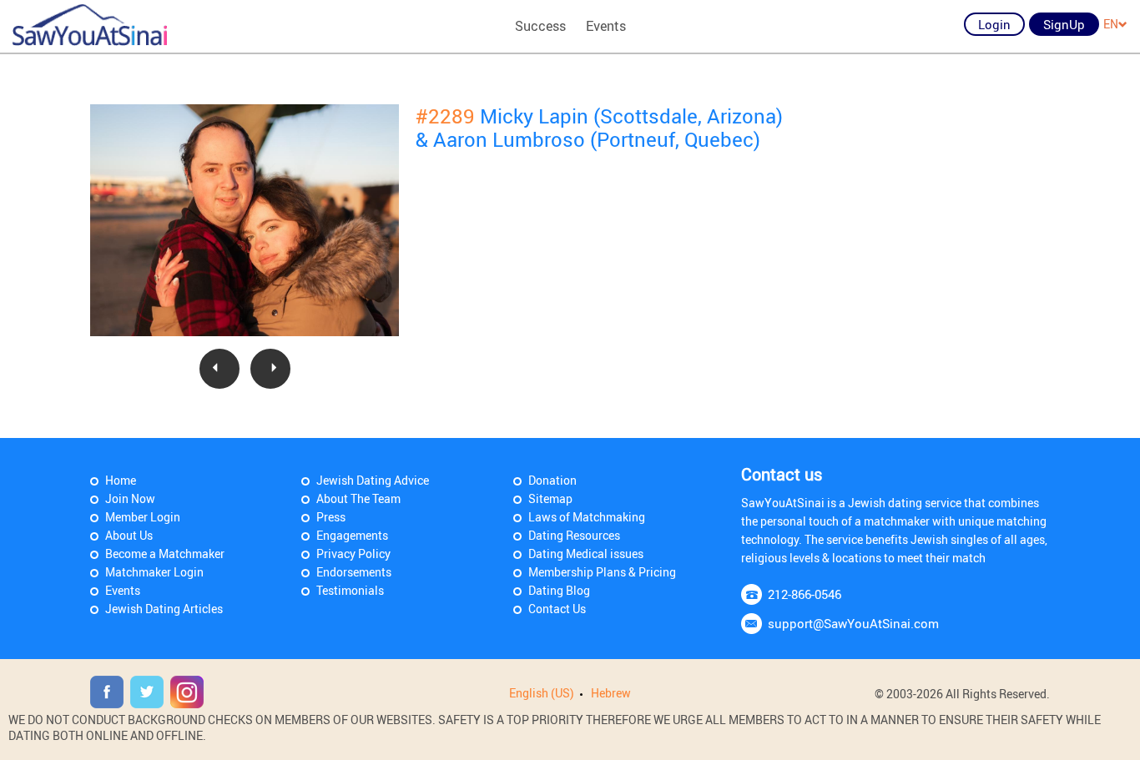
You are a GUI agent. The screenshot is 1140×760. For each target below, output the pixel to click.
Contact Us (557, 609)
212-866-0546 (804, 594)
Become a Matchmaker (164, 553)
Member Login (142, 517)
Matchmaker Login (154, 572)
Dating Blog (559, 590)
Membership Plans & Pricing (602, 572)
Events (606, 26)
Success (540, 26)
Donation (552, 480)
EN (1110, 24)
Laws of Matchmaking (586, 517)
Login (994, 24)
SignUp (1064, 24)
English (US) (541, 693)
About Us (129, 535)
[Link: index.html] (90, 25)
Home (120, 480)
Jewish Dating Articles (164, 609)
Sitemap (550, 498)
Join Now (130, 498)
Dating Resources (574, 535)
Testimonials (350, 590)
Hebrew (611, 693)
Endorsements (353, 572)
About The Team (358, 498)
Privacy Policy (353, 553)
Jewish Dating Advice (372, 480)
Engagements (352, 535)
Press (331, 517)
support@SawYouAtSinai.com (853, 623)
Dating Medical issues (585, 553)
